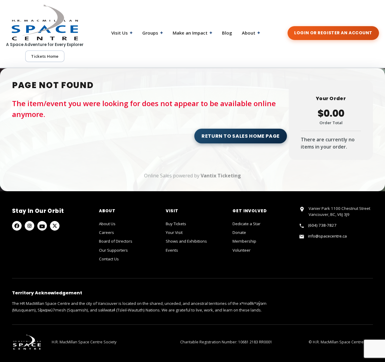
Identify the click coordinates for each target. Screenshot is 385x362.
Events (172, 250)
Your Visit (174, 232)
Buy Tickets (176, 223)
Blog (227, 33)
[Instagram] (29, 226)
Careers (106, 232)
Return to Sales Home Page (241, 136)
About (251, 32)
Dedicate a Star (246, 223)
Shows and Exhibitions (186, 241)
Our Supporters (113, 250)
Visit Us (122, 32)
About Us (107, 223)
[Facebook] (17, 226)
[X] (55, 226)
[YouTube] (42, 226)
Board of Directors (115, 241)
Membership (244, 241)
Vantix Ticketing (221, 175)
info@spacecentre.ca (327, 236)
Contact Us (109, 259)
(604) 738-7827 (322, 225)
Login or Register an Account (333, 33)
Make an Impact (192, 32)
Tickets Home (44, 56)
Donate (239, 232)
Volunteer (242, 250)
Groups (152, 32)
